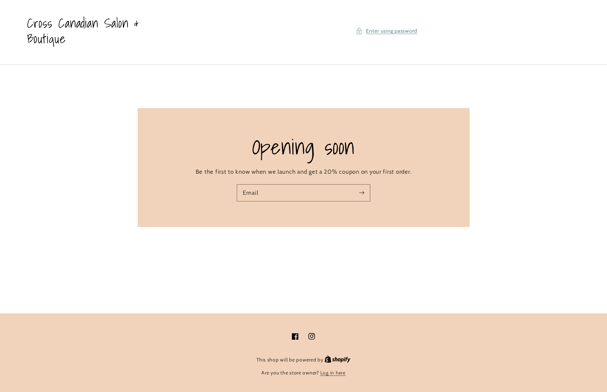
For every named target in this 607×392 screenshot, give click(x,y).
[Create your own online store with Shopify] (338, 360)
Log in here (333, 373)
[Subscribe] (362, 193)
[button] (386, 31)
